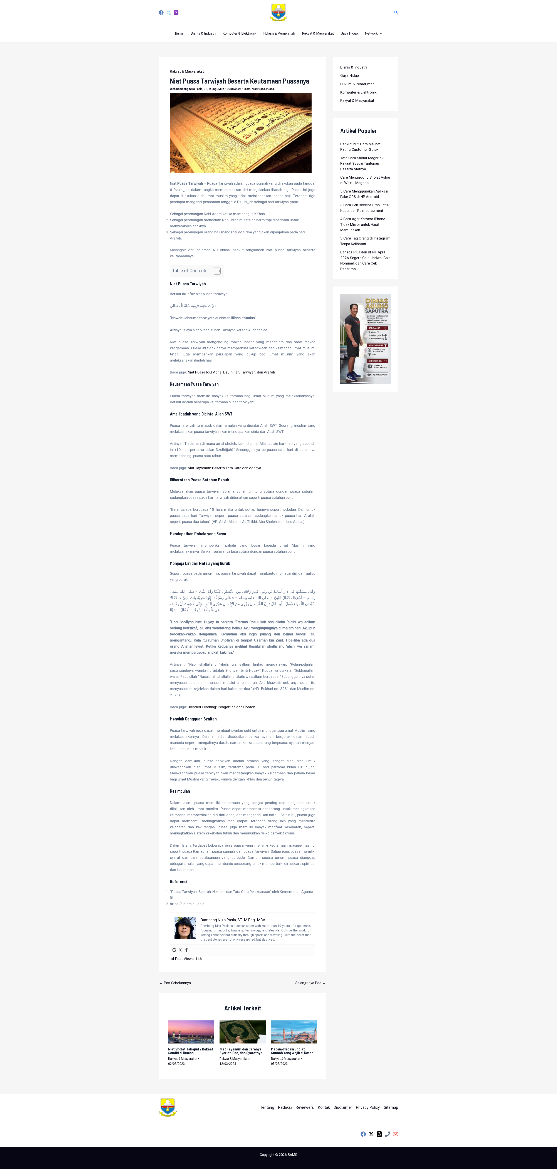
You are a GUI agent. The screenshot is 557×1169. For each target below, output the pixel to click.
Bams (179, 33)
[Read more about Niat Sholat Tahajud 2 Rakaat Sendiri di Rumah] (191, 1031)
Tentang (267, 1107)
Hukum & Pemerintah (279, 33)
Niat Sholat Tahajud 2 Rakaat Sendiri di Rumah (190, 1051)
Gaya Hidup (349, 33)
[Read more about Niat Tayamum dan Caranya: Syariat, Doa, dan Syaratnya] (243, 1031)
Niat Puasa (258, 88)
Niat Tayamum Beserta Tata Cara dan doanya (224, 468)
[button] (396, 12)
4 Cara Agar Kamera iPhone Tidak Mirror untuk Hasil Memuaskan (362, 224)
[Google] (174, 950)
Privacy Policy (368, 1107)
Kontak (324, 1107)
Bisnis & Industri (203, 33)
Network (371, 33)
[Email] (395, 1134)
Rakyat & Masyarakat (318, 33)
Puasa (270, 88)
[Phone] (387, 1134)
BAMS (292, 1155)
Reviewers (305, 1107)
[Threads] (176, 12)
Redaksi (285, 1107)
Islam (247, 88)
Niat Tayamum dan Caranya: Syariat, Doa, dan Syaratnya (241, 1051)
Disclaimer (343, 1107)
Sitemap (391, 1107)
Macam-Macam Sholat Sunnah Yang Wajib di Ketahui (293, 1051)
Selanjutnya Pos (310, 983)
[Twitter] (168, 12)
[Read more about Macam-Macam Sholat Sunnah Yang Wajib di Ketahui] (294, 1031)
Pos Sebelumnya (175, 983)
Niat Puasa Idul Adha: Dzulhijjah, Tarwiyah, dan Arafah (231, 372)
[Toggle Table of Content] (215, 271)
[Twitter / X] (371, 1134)
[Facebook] (161, 12)
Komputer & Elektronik (239, 33)
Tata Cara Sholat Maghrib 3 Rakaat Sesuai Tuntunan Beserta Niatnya (362, 163)
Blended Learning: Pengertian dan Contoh (221, 707)
